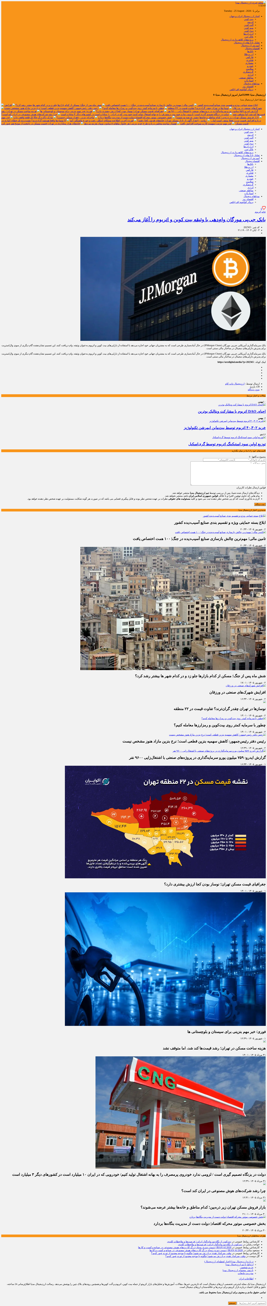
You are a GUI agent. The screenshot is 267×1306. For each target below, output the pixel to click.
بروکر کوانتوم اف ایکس (241, 89)
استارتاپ (248, 80)
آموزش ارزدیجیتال (250, 45)
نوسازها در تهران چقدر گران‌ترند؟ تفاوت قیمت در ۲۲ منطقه (198, 108)
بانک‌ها (250, 51)
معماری (249, 63)
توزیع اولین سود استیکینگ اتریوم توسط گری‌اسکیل (227, 444)
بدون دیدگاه (254, 389)
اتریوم (250, 22)
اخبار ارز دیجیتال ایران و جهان (244, 16)
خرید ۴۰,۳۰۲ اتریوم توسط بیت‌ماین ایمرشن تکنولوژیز (225, 428)
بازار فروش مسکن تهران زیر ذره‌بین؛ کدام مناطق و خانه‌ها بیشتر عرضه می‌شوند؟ (217, 117)
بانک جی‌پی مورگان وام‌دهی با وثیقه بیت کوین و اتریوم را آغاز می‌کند (196, 219)
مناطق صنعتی (246, 77)
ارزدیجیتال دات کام (234, 383)
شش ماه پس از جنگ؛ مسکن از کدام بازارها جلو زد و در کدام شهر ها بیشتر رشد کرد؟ (59, 105)
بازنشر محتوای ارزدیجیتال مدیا (238, 1270)
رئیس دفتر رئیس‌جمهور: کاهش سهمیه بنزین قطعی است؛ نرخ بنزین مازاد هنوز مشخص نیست (51, 108)
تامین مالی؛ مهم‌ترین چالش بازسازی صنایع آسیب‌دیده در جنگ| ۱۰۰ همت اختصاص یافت (149, 105)
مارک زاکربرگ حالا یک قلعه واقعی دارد (33, 117)
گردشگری (248, 72)
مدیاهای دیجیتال (252, 83)
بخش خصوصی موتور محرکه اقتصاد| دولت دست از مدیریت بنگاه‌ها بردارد (135, 117)
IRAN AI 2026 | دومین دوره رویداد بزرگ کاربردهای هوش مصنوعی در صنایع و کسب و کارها (184, 1247)
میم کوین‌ (248, 28)
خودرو (250, 66)
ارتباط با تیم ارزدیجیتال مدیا (239, 1264)
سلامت (249, 69)
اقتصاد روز (247, 86)
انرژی (250, 74)
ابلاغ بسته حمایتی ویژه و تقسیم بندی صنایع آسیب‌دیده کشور (227, 105)
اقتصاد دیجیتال (252, 48)
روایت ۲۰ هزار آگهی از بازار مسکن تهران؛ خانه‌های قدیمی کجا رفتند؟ (172, 120)
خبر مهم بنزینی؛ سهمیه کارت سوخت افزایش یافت (205, 123)
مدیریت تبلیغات (245, 1273)
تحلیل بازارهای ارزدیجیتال (247, 42)
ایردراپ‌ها (248, 33)
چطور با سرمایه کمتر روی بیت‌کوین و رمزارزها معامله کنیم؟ (133, 108)
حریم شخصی (246, 1267)
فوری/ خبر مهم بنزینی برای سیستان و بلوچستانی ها (66, 111)
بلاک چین (248, 36)
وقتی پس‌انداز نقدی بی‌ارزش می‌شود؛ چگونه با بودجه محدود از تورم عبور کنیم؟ (191, 1253)
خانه (263, 212)
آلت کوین (248, 25)
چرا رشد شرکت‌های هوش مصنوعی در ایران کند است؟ (29, 114)
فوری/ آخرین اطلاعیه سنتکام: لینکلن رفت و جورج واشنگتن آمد (102, 120)
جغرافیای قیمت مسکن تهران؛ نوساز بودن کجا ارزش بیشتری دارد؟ (130, 111)
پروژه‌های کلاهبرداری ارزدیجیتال (237, 39)
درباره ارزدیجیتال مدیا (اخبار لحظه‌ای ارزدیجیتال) (228, 1261)
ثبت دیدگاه (260, 504)
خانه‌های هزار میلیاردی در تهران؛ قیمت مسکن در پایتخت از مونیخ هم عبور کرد (40, 123)
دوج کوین (248, 31)
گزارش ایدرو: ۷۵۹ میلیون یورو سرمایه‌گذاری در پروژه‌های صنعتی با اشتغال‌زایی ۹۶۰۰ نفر (212, 111)
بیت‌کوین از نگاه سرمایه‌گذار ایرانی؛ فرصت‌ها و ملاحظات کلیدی (199, 1241)
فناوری (249, 60)
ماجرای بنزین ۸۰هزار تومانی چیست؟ (75, 117)
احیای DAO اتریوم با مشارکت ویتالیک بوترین (232, 411)
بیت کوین (248, 19)
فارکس (249, 57)
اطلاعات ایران (246, 1278)
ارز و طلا (248, 54)
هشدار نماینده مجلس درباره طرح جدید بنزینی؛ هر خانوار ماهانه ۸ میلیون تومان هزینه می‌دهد (130, 123)
